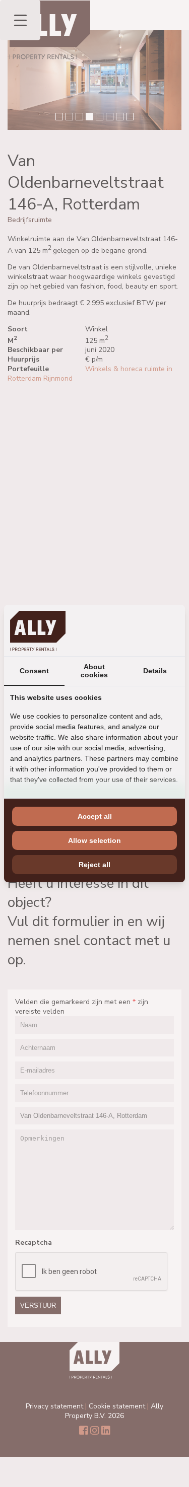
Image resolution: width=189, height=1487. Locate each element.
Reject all (94, 865)
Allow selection (94, 840)
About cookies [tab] (94, 671)
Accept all (95, 816)
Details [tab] (155, 671)
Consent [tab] (34, 671)
